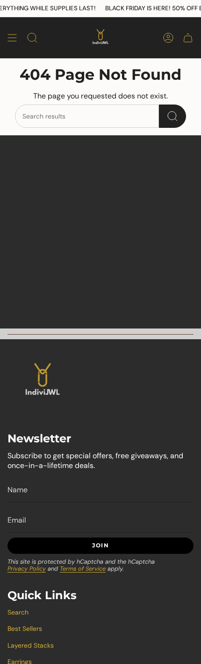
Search (18, 612)
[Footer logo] (42, 382)
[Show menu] (12, 37)
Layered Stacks (30, 645)
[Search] (172, 116)
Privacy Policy (26, 569)
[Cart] (188, 37)
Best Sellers (24, 628)
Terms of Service (83, 569)
